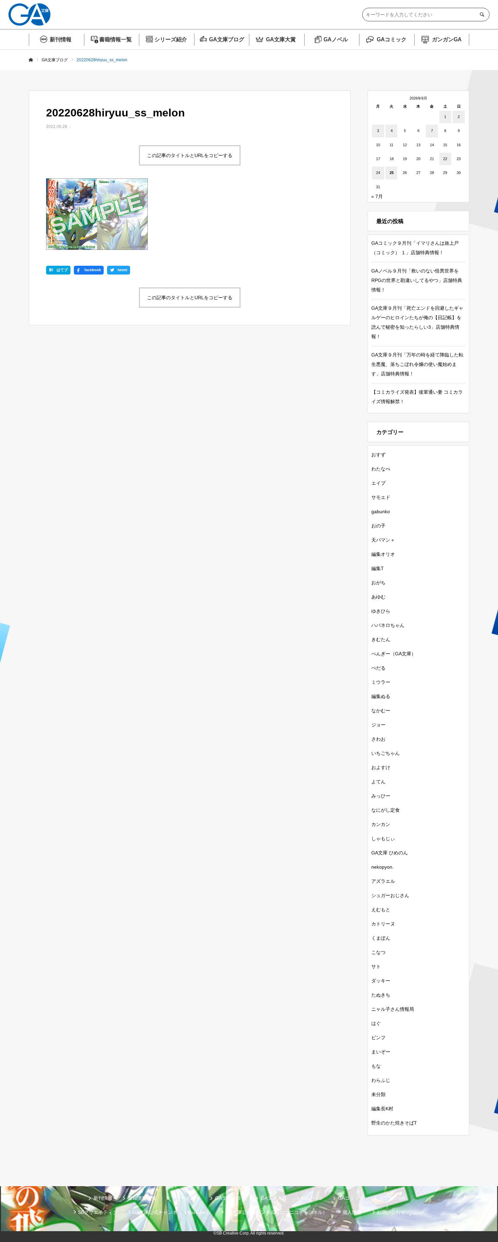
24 (378, 173)
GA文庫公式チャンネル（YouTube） (171, 1212)
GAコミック (392, 39)
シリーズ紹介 (170, 39)
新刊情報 (60, 39)
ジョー (378, 724)
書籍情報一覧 (115, 39)
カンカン (380, 824)
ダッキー (380, 980)
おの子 (378, 525)
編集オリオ (383, 554)
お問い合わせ (391, 1212)
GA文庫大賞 (281, 39)
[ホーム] (31, 60)
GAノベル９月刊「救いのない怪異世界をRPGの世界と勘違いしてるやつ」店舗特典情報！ (416, 280)
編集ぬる (380, 696)
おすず (378, 454)
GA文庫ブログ (226, 39)
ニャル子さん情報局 (392, 1009)
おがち (378, 582)
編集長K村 (382, 1108)
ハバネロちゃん (387, 625)
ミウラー (380, 682)
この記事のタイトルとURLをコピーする (189, 155)
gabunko (380, 511)
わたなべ (380, 469)
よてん (378, 781)
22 (445, 159)
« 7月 (377, 196)
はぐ (376, 1023)
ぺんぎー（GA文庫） (393, 653)
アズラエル (383, 881)
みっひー (380, 796)
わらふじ (380, 1080)
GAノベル (336, 39)
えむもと (380, 909)
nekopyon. (382, 867)
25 (392, 173)
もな (376, 1066)
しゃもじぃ (383, 838)
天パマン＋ (383, 540)
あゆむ (378, 597)
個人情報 (352, 1212)
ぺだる (378, 668)
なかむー (380, 710)
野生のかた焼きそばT (394, 1123)
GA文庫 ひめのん (389, 852)
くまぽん (380, 938)
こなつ (378, 952)
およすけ (380, 767)
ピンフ (378, 1037)
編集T (377, 568)
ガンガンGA (447, 39)
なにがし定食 (385, 810)
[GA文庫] (29, 14)
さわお (378, 739)
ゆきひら (380, 611)
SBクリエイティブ (97, 1212)
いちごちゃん (385, 753)
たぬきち (380, 995)
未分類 (378, 1094)
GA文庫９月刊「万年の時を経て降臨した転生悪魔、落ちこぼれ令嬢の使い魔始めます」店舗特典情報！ (417, 364)
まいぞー (380, 1051)
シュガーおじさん (390, 895)
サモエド (380, 497)
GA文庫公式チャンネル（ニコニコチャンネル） (276, 1212)
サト (376, 966)
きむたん (380, 639)
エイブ (378, 483)
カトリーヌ (383, 924)
